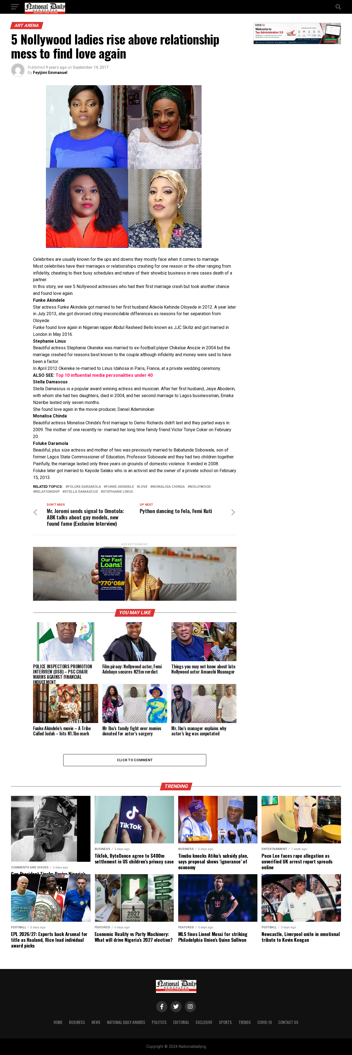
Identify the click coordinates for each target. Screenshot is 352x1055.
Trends (244, 1022)
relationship (47, 492)
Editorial (181, 1022)
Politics (159, 1022)
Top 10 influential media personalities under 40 (104, 375)
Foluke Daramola (84, 487)
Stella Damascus (81, 492)
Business (77, 1022)
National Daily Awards (126, 1022)
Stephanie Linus (118, 492)
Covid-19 (264, 1022)
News (96, 1022)
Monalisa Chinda (168, 487)
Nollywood (200, 487)
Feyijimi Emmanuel (50, 72)
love (143, 487)
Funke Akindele (120, 487)
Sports (225, 1022)
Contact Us (288, 1022)
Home (58, 1022)
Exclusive (204, 1022)
